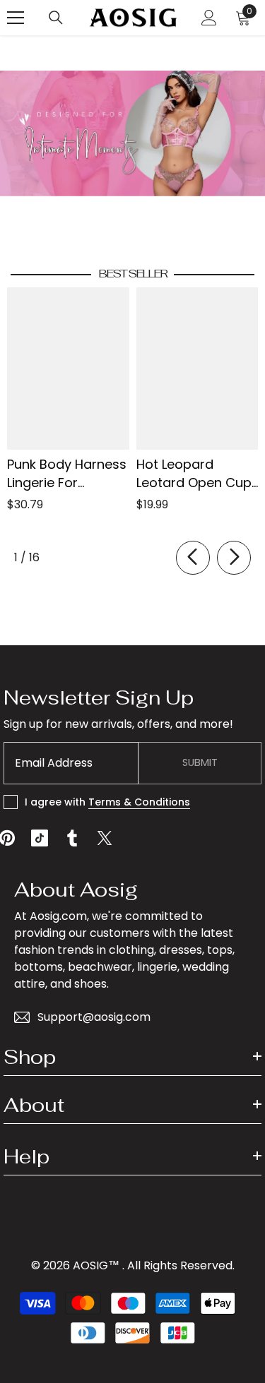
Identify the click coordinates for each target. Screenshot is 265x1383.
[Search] (55, 17)
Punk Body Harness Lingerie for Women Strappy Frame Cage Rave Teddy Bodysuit (66, 473)
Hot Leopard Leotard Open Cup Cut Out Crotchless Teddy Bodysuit (196, 473)
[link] (132, 133)
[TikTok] (39, 838)
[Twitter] (104, 838)
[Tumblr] (72, 838)
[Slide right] (234, 558)
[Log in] (209, 17)
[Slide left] (193, 558)
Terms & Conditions (139, 802)
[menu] (15, 17)
